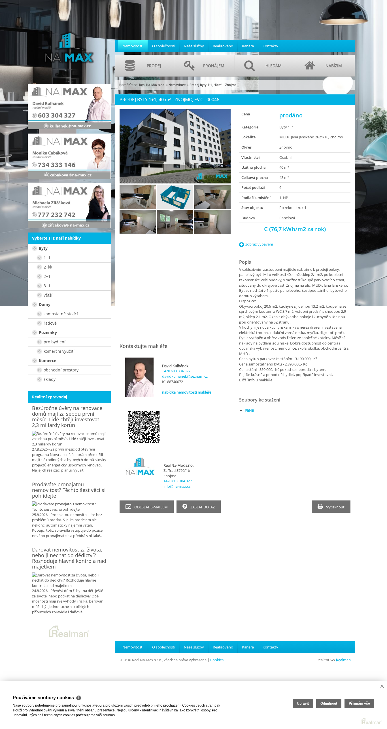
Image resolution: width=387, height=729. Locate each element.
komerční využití (58, 351)
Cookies (217, 659)
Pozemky (47, 332)
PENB (249, 410)
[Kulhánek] (69, 106)
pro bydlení (53, 342)
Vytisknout (335, 507)
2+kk (47, 267)
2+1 (46, 276)
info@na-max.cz (176, 486)
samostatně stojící (60, 313)
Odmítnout (328, 703)
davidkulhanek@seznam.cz (185, 376)
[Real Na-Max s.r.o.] (69, 38)
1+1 (46, 257)
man (343, 659)
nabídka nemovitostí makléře (186, 392)
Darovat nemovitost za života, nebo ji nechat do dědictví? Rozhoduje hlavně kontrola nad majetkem (69, 558)
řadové (49, 323)
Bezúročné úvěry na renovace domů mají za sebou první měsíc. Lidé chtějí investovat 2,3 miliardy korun (67, 416)
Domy (44, 304)
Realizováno (223, 45)
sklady (49, 379)
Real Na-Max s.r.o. (152, 85)
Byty (43, 248)
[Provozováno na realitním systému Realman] (69, 630)
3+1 (46, 285)
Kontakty (270, 45)
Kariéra (248, 45)
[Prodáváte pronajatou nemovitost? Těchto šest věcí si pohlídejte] (69, 506)
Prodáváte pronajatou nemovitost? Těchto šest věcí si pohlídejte (69, 490)
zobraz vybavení (259, 244)
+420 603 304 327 (176, 370)
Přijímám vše (359, 703)
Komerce (47, 360)
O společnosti (163, 45)
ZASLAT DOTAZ (202, 507)
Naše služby (194, 45)
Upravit (303, 703)
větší (47, 295)
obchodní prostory (60, 370)
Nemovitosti (132, 45)
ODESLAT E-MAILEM (150, 507)
